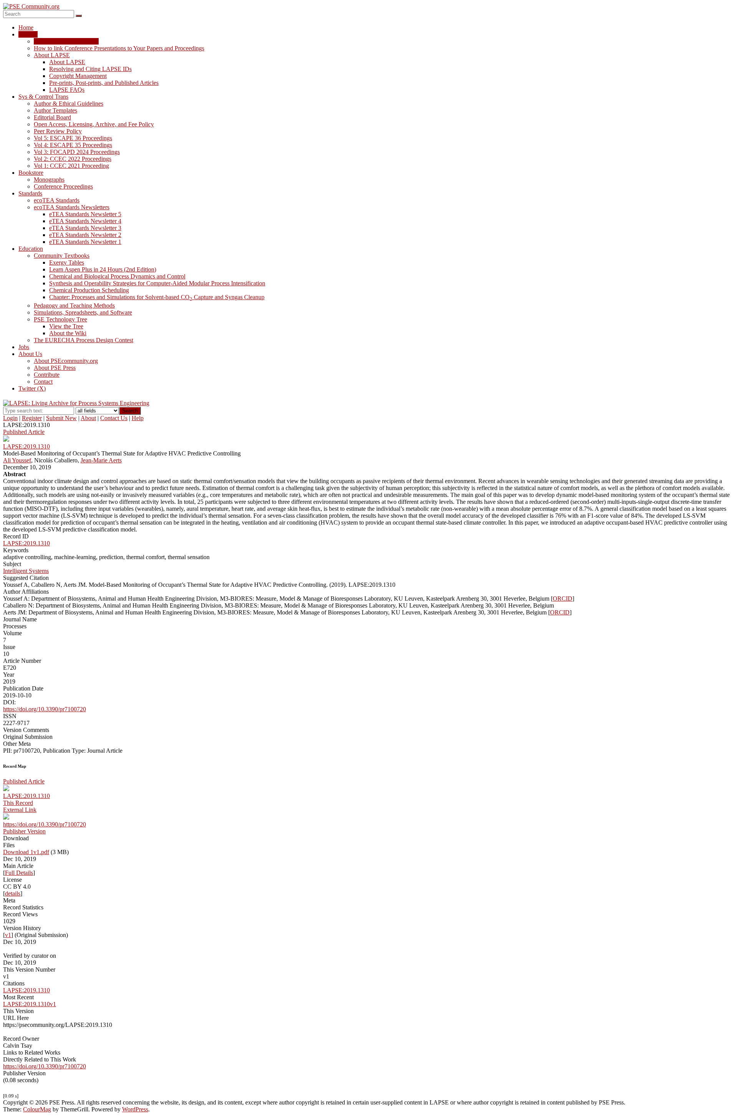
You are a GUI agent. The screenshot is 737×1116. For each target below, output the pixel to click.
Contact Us (113, 418)
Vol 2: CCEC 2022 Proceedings (72, 159)
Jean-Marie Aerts (101, 460)
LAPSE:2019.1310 (26, 543)
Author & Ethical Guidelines (68, 103)
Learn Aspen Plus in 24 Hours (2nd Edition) (102, 269)
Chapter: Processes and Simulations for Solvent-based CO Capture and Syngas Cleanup (156, 297)
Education (30, 248)
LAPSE (28, 34)
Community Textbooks (61, 255)
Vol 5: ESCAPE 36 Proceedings (73, 138)
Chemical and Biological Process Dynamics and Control (117, 276)
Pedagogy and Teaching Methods (74, 305)
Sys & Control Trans (43, 96)
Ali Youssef (17, 460)
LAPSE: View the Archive (66, 41)
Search (130, 411)
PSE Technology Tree (60, 319)
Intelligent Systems (26, 571)
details (12, 893)
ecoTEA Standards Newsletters (71, 207)
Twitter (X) (32, 388)
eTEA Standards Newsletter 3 (85, 228)
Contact (43, 381)
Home (25, 27)
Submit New (61, 418)
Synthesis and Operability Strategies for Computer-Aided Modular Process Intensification (157, 283)
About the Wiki (67, 333)
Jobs (23, 347)
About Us (30, 354)
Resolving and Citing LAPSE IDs (90, 69)
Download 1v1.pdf (26, 852)
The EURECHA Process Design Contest (83, 340)
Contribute (46, 374)
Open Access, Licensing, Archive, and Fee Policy (94, 124)
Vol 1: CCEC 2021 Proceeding (71, 165)
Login (10, 418)
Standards (30, 193)
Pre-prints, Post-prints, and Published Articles (104, 82)
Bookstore (30, 172)
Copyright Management (78, 76)
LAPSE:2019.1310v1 (29, 1004)
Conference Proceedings (63, 186)
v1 (8, 935)
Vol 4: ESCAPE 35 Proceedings (73, 145)
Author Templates (55, 110)
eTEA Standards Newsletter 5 (85, 214)
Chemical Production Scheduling (89, 290)
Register (32, 418)
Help (138, 418)
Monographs (49, 179)
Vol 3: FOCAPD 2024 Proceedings (77, 152)
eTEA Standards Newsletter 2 (85, 235)
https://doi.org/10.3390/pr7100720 (44, 709)
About (88, 418)
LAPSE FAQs (66, 89)
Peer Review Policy (58, 131)
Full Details (19, 872)
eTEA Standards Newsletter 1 (85, 241)
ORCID (562, 598)
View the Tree (66, 326)
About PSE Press (55, 367)
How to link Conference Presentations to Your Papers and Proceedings (119, 48)
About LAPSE (52, 55)
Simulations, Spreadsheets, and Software (83, 312)
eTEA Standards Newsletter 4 (85, 221)
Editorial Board (52, 117)
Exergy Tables (66, 262)
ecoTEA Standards (56, 200)
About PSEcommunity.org (66, 361)
